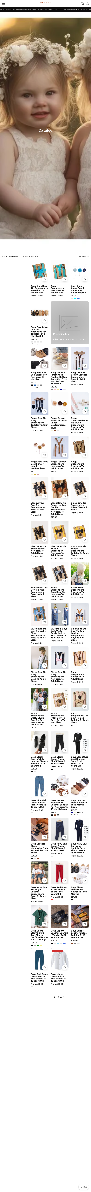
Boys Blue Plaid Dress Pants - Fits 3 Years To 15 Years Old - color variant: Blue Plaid (32, 812)
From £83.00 (77, 769)
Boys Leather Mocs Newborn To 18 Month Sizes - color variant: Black (78, 812)
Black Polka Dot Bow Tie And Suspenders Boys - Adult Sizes (39, 592)
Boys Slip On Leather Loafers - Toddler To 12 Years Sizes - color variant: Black (52, 943)
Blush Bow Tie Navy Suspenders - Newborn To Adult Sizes (58, 676)
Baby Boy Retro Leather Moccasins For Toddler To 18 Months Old (39, 331)
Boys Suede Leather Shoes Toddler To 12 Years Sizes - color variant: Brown (72, 943)
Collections (13, 256)
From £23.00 (57, 767)
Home (4, 256)
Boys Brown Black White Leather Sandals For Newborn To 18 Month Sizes (59, 804)
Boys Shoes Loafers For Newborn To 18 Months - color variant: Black (72, 899)
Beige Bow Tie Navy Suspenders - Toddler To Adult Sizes (39, 422)
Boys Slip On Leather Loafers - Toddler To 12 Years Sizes (59, 934)
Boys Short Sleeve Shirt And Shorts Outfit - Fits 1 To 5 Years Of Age (39, 935)
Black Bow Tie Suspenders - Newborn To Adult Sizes (38, 549)
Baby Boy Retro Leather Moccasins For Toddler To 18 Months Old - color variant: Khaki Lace (32, 341)
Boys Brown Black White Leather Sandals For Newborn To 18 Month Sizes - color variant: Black (52, 815)
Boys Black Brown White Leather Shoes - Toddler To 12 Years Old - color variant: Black (32, 771)
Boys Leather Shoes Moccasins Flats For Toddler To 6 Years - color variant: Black (32, 858)
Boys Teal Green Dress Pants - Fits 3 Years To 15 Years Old (39, 977)
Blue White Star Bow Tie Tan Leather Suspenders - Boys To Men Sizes (79, 634)
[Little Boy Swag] (45, 3)
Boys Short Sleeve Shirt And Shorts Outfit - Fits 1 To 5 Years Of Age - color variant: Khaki (41, 945)
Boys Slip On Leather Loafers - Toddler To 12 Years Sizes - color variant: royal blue (64, 943)
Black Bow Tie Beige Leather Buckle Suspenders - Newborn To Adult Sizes (58, 508)
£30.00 (34, 856)
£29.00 (34, 769)
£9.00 (73, 296)
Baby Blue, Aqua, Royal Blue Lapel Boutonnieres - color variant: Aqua (75, 298)
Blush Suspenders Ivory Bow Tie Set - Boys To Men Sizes (58, 718)
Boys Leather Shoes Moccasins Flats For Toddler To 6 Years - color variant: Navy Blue (35, 858)
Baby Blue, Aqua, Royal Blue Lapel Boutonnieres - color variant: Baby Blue (72, 298)
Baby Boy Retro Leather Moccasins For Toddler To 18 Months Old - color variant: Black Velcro (41, 341)
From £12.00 (37, 296)
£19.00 (54, 813)
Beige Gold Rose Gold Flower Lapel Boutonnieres (39, 465)
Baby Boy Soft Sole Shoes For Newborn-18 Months (39, 375)
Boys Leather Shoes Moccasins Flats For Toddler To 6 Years (39, 848)
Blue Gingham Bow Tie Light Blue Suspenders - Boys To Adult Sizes (38, 634)
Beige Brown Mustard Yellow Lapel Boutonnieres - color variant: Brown (55, 430)
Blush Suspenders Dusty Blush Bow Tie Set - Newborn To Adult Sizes (38, 719)
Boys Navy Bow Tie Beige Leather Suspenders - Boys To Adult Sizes (39, 893)
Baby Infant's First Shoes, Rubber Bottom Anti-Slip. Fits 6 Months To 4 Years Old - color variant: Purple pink (64, 389)
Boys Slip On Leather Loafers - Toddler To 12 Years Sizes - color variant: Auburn (61, 943)
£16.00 (54, 517)
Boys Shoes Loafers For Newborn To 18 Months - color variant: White (75, 899)
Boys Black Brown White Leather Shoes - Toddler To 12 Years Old (39, 761)
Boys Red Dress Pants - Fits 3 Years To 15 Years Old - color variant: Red (52, 899)
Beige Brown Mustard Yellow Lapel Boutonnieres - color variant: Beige (52, 430)
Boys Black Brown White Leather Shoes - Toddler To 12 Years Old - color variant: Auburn (35, 771)
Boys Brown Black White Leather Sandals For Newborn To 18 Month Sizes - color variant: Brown (55, 815)
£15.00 (54, 472)
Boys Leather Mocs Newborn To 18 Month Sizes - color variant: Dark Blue (72, 812)
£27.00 (34, 382)
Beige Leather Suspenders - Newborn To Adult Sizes (58, 465)
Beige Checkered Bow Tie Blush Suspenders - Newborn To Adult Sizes (79, 423)
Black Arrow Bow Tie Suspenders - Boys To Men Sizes (38, 507)
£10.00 (34, 728)
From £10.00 (37, 902)
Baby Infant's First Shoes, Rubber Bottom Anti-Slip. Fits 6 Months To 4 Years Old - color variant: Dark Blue (61, 389)
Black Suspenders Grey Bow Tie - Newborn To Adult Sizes (58, 592)
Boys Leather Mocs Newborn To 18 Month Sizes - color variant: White (81, 812)
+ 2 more (74, 814)
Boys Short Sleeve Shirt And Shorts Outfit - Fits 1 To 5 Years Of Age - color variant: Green (38, 945)
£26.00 (34, 339)
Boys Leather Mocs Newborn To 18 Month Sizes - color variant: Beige (75, 812)
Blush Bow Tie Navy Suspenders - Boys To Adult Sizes (38, 676)
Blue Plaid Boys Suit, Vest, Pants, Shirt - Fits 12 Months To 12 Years (59, 633)
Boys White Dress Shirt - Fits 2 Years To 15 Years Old (58, 977)
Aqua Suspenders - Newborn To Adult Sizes (58, 289)
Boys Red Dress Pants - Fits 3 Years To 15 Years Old (59, 890)
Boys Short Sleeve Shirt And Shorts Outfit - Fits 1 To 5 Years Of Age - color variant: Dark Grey (35, 945)
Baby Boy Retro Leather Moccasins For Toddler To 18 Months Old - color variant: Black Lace (38, 341)
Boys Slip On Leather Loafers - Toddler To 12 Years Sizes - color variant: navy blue (55, 943)
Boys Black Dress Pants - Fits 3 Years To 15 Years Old (58, 760)
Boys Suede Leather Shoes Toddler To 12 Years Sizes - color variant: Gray (75, 943)
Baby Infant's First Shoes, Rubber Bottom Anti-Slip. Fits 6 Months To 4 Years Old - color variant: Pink (55, 389)
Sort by (33, 256)
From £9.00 (36, 684)
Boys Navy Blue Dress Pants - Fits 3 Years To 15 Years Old (59, 847)
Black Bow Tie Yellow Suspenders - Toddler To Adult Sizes (80, 550)
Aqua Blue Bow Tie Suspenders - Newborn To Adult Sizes (39, 289)
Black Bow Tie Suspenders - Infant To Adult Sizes (79, 506)
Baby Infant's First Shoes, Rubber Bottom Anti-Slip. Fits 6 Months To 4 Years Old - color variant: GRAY (52, 389)
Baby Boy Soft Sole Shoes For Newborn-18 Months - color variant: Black (32, 385)
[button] (82, 3)
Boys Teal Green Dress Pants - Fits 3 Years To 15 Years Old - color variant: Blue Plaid (32, 986)
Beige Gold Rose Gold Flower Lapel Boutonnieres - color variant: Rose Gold (38, 474)
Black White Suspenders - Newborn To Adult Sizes (78, 591)
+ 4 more (34, 387)
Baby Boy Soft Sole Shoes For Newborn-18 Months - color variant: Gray (41, 385)
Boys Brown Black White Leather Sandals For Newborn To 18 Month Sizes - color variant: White (58, 815)
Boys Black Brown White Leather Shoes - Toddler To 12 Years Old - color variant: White (38, 771)
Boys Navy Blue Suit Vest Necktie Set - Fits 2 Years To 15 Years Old (79, 848)
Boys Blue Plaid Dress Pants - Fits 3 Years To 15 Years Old (39, 803)
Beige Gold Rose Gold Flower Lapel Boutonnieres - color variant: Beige (32, 474)
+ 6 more (34, 343)
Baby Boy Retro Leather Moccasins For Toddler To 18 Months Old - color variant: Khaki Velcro (35, 341)
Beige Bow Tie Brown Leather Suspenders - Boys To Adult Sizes (79, 377)
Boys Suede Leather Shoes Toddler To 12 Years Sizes (79, 934)
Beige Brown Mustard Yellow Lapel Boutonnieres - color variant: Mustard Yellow (58, 430)
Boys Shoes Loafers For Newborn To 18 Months (79, 890)
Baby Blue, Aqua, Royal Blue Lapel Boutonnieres (78, 289)
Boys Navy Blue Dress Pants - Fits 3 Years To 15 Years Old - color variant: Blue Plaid (52, 856)
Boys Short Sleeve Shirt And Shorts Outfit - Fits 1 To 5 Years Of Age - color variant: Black (32, 945)
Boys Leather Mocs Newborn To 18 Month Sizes (79, 803)
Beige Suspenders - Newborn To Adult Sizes (78, 465)
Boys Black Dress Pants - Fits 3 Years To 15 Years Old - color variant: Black (52, 769)
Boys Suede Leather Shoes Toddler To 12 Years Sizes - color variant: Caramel (78, 943)
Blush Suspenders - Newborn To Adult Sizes (78, 675)
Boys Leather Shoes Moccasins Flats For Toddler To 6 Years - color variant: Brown (38, 858)
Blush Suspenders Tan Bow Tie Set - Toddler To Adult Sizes (80, 718)
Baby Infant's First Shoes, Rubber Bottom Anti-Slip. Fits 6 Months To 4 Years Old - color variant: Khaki (58, 389)
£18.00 (54, 387)
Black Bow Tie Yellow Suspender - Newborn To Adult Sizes (58, 550)
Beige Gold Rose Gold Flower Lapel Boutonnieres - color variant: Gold (35, 474)
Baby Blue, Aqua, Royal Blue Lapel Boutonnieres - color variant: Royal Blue (78, 298)
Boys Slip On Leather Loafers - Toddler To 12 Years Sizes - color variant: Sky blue (58, 943)
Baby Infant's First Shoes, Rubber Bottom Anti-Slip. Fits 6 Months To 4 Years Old (59, 378)
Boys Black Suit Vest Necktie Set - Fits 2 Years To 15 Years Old (79, 761)
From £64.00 (57, 641)
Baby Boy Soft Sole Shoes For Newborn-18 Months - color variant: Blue (35, 385)
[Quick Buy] (44, 279)
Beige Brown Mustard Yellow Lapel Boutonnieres (59, 421)
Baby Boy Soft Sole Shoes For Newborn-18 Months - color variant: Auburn (38, 385)
